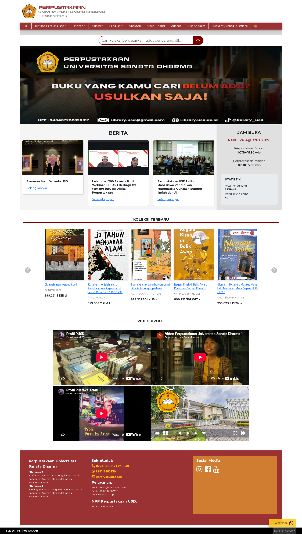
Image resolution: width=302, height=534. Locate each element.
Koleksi (96, 25)
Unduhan (135, 25)
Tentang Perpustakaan (49, 25)
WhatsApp (281, 523)
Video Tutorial (156, 25)
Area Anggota (196, 25)
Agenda (176, 25)
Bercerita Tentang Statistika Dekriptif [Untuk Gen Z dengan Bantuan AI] (149, 288)
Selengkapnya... (37, 188)
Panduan (115, 25)
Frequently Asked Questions (229, 25)
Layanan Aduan (283, 530)
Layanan (78, 25)
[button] (39, 85)
